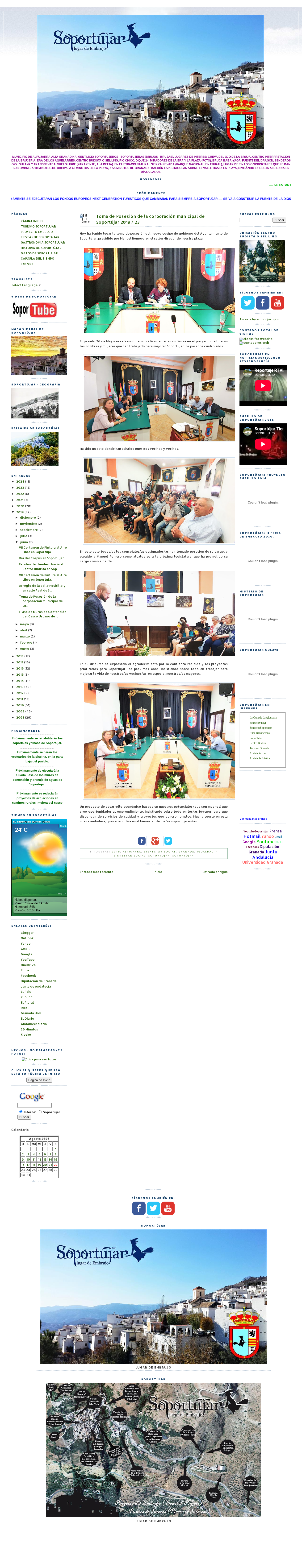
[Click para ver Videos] (35, 318)
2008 (20, 717)
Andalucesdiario (34, 1024)
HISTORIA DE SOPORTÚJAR (41, 248)
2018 (20, 656)
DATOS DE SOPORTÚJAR (39, 253)
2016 (20, 668)
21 (50, 1164)
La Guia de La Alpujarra (263, 717)
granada (186, 851)
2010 (20, 705)
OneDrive (28, 965)
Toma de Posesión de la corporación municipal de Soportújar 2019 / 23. (150, 219)
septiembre (29, 530)
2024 (20, 481)
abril (24, 630)
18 (34, 1164)
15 (55, 1159)
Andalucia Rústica (260, 758)
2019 (116, 851)
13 (45, 1159)
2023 (20, 487)
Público (27, 997)
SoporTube (256, 738)
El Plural (27, 1002)
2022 (20, 494)
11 (34, 1159)
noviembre (29, 523)
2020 (20, 506)
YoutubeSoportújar (256, 831)
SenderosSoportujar (261, 727)
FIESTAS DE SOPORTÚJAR (40, 237)
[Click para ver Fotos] (35, 464)
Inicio (158, 872)
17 (28, 1164)
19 (39, 1164)
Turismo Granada (259, 748)
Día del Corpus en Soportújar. (42, 558)
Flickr (279, 842)
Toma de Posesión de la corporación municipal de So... (41, 601)
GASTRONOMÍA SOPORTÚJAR (43, 242)
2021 (20, 500)
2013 (20, 687)
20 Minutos (29, 1029)
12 (39, 1159)
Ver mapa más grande (253, 818)
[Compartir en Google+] (154, 845)
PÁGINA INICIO (32, 221)
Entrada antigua (215, 872)
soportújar (183, 855)
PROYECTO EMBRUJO (37, 232)
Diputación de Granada (39, 981)
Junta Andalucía (264, 854)
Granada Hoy (31, 1013)
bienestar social (160, 851)
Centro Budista (258, 743)
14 (50, 1159)
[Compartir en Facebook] (140, 845)
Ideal (25, 1008)
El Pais (26, 991)
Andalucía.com (258, 753)
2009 (20, 711)
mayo (25, 624)
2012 (20, 693)
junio (24, 542)
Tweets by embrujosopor (259, 319)
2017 (20, 662)
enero (25, 648)
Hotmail (252, 836)
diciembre (28, 517)
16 (23, 1164)
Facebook (252, 847)
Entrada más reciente (96, 872)
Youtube (265, 841)
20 (45, 1164)
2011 (20, 699)
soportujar (159, 855)
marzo (25, 636)
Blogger (27, 932)
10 (28, 1159)
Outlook (27, 938)
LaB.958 (27, 264)
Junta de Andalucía (36, 986)
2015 (20, 674)
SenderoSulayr (258, 722)
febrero (26, 642)
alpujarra (132, 851)
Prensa (275, 831)
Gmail (278, 837)
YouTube (27, 959)
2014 (20, 680)
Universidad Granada (262, 862)
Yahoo (267, 836)
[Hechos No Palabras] (39, 1059)
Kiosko (26, 1034)
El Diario (27, 1018)
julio (24, 536)
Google (249, 841)
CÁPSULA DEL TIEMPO (37, 258)
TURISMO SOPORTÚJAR (38, 226)
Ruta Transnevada (260, 733)
